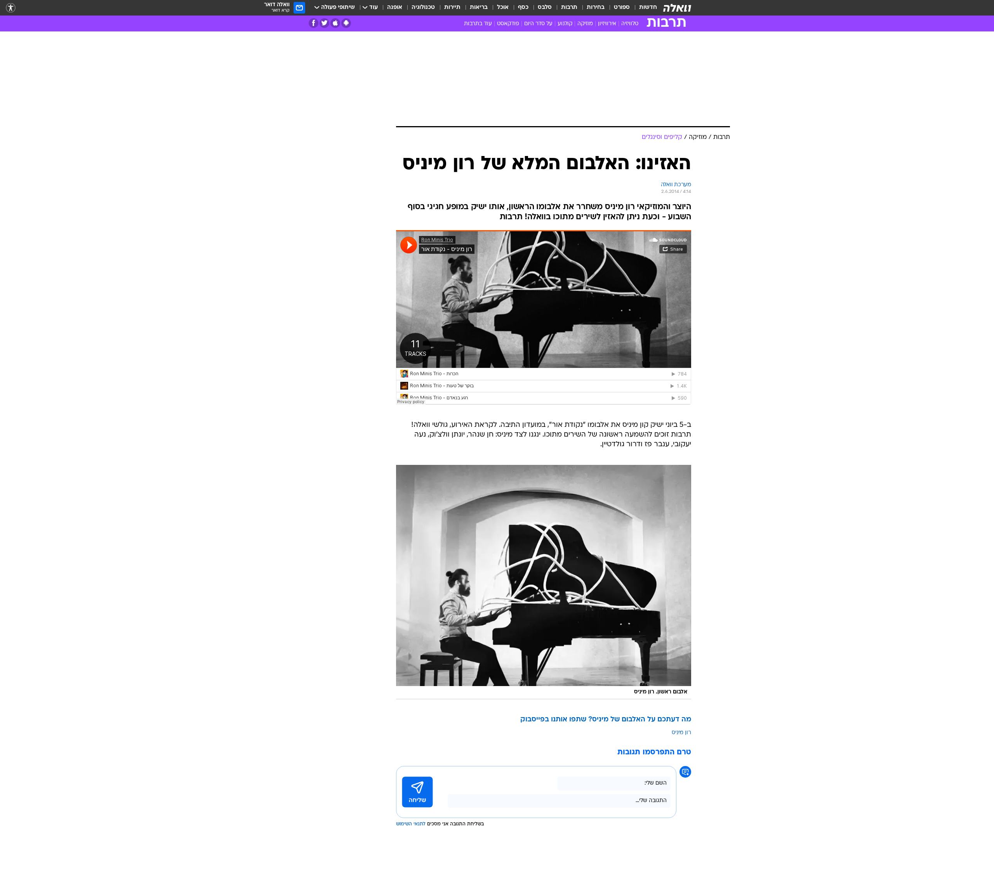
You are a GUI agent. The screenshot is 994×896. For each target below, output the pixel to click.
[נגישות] (11, 8)
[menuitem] (643, 7)
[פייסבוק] (313, 23)
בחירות (596, 7)
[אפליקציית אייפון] (335, 23)
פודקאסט (508, 23)
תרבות (569, 7)
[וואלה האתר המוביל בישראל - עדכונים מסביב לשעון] (677, 8)
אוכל (503, 7)
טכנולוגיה (423, 7)
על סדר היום (538, 23)
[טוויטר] (324, 23)
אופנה (394, 7)
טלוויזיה (629, 23)
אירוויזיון (607, 23)
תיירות (452, 7)
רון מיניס (681, 732)
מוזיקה (585, 23)
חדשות (648, 7)
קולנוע (565, 23)
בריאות (479, 7)
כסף (523, 7)
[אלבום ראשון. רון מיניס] (543, 582)
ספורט (622, 7)
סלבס (545, 7)
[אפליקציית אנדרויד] (346, 23)
